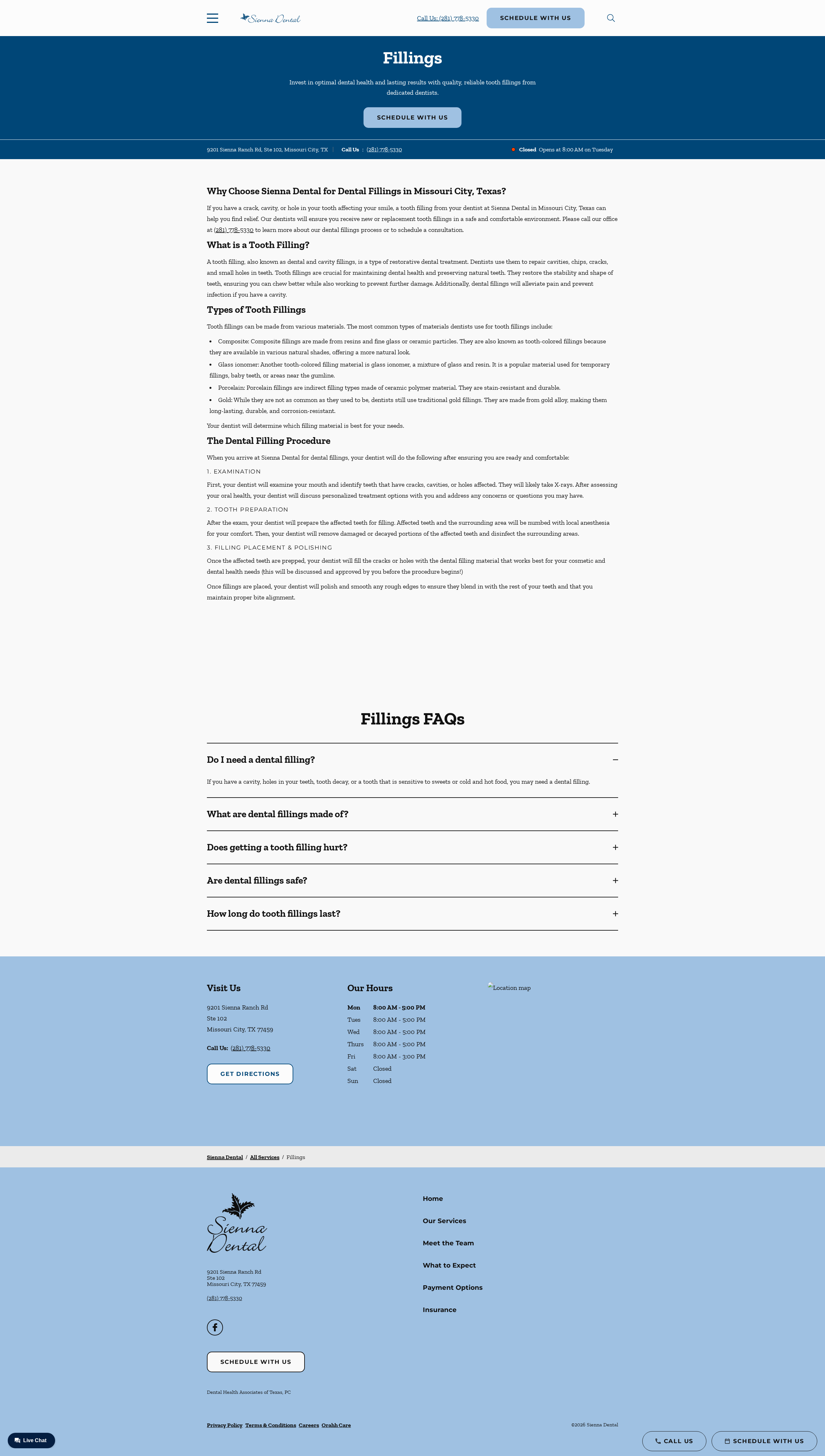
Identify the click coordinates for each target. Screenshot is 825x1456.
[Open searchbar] (611, 18)
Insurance (440, 1310)
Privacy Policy (225, 1425)
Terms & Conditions (270, 1425)
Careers (309, 1425)
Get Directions (250, 1074)
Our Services (444, 1221)
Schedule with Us (535, 18)
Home (433, 1198)
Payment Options (453, 1287)
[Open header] (214, 18)
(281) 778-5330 (384, 149)
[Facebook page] (215, 1327)
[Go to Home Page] (270, 18)
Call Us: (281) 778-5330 (448, 18)
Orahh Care (336, 1425)
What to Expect (449, 1265)
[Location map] (553, 1051)
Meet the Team (448, 1243)
